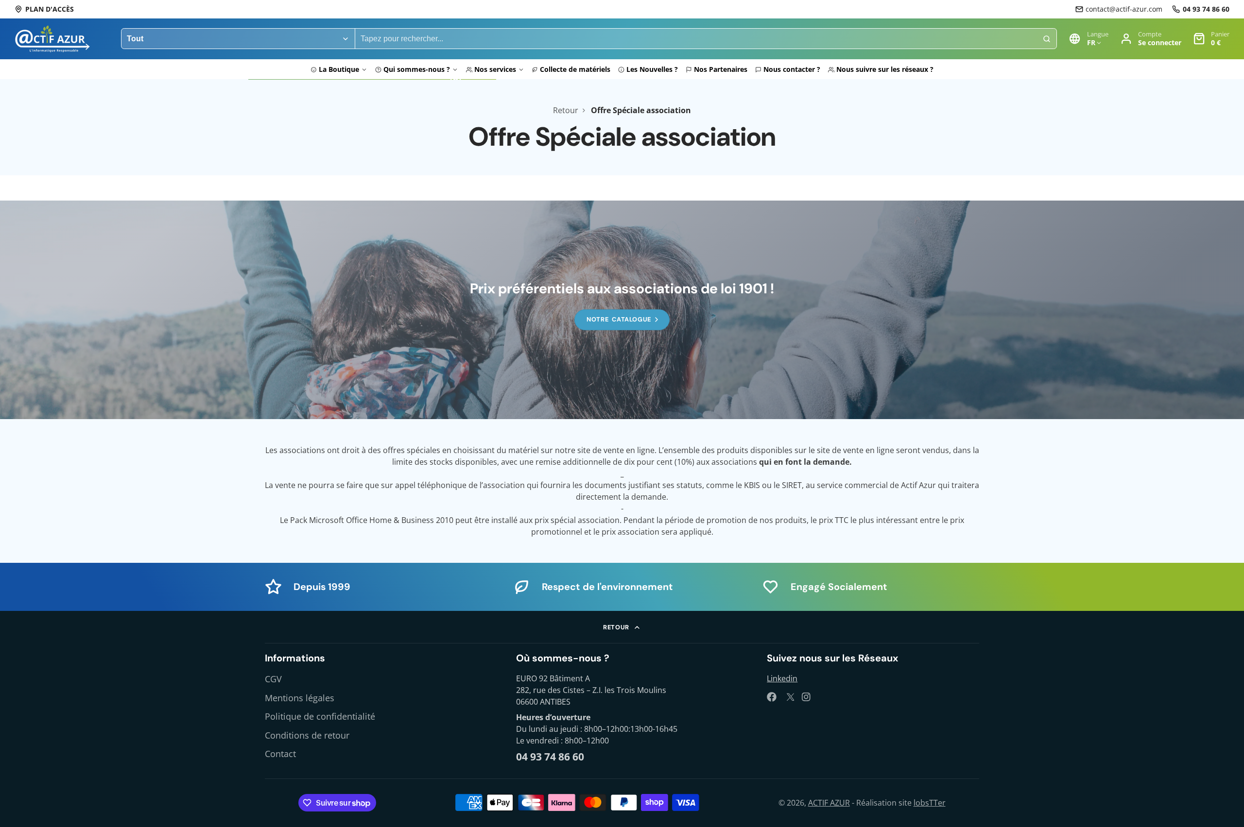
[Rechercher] (1047, 39)
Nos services (495, 69)
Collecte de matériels (575, 69)
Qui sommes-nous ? (416, 69)
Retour (565, 110)
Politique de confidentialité (320, 716)
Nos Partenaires (720, 69)
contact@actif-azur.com (1124, 9)
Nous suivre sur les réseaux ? (884, 69)
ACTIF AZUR (829, 802)
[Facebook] (772, 697)
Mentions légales (299, 698)
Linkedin (782, 678)
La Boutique (339, 69)
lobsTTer (930, 802)
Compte (1150, 38)
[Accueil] (52, 38)
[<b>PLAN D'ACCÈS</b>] (44, 9)
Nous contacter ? (791, 69)
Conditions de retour (307, 735)
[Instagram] (807, 697)
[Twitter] (789, 697)
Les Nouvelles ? (652, 69)
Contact (280, 753)
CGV (273, 679)
